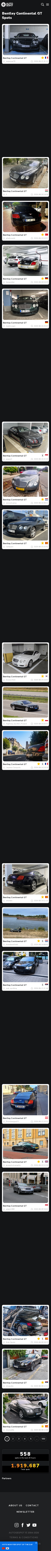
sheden (9, 901)
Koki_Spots (10, 1342)
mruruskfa (10, 1430)
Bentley (6, 58)
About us (15, 1505)
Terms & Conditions (23, 1537)
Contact (32, 1505)
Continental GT (19, 58)
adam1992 (10, 1209)
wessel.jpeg (11, 503)
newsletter (25, 1511)
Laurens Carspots (13, 767)
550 (43, 1438)
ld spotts (9, 1386)
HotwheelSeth (12, 944)
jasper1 (9, 459)
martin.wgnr (10, 326)
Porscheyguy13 (12, 1121)
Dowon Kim (10, 680)
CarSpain (9, 547)
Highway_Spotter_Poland (16, 724)
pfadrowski (10, 238)
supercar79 (10, 61)
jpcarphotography (13, 1165)
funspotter (10, 282)
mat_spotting (11, 988)
